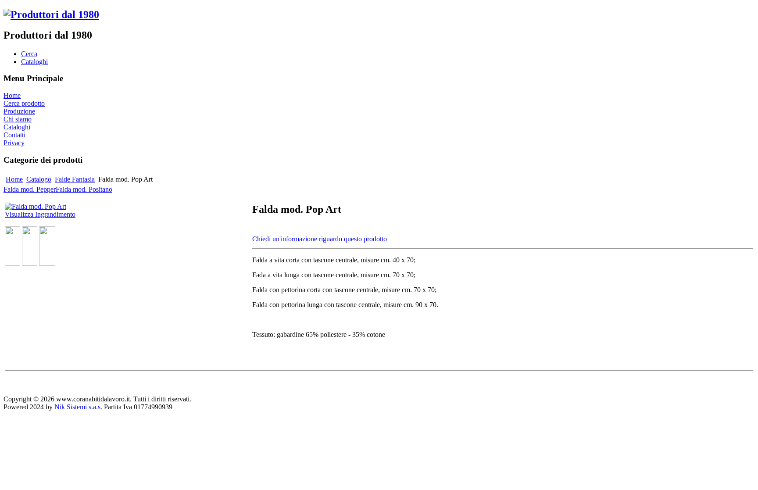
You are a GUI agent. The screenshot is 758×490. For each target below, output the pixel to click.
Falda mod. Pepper (30, 189)
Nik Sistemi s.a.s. (78, 407)
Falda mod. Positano (84, 189)
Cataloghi (34, 61)
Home (12, 95)
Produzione (19, 111)
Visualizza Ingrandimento (40, 214)
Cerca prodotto (24, 103)
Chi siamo (18, 119)
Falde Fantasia (75, 179)
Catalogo (38, 179)
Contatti (14, 135)
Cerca (29, 53)
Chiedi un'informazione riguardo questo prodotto (319, 239)
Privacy (14, 143)
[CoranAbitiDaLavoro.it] (51, 14)
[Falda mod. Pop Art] (12, 263)
